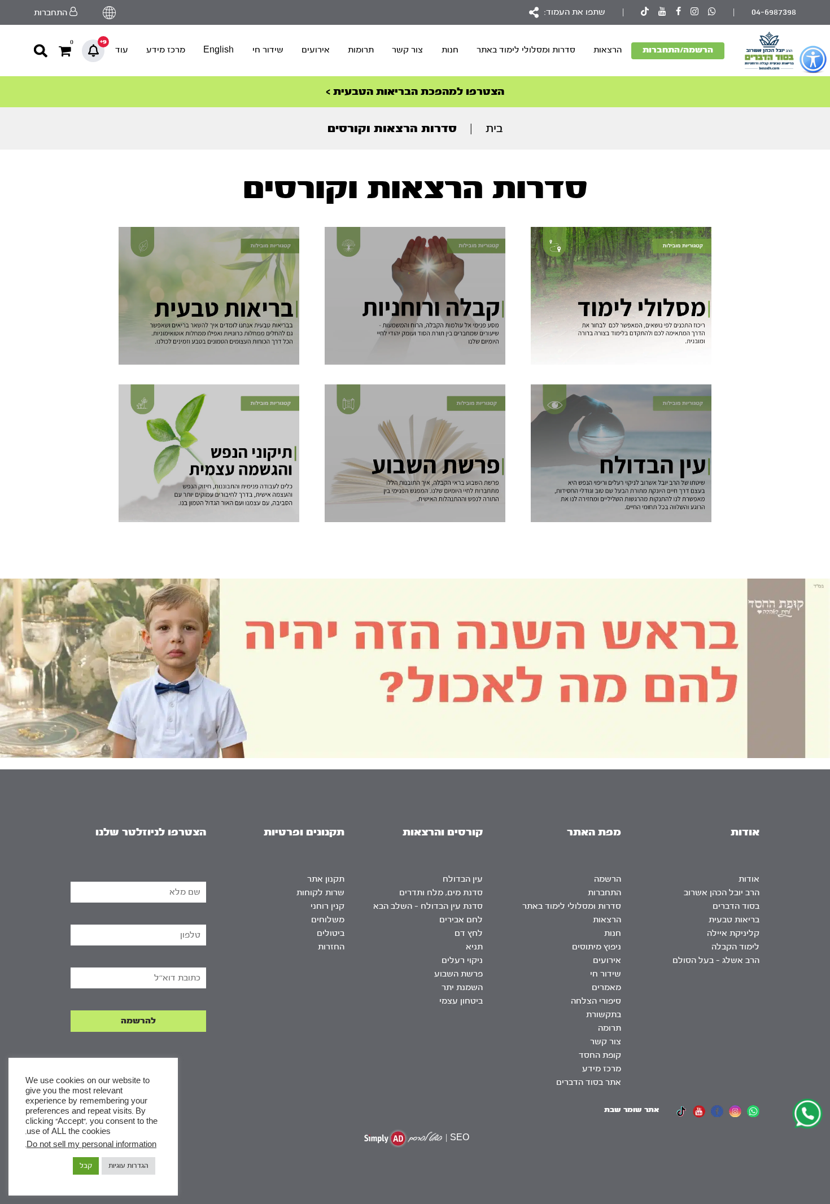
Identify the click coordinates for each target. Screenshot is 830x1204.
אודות (749, 879)
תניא (474, 947)
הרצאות (607, 50)
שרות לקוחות (320, 892)
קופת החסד (600, 1055)
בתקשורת (603, 1014)
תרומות (361, 50)
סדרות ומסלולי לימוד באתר (526, 50)
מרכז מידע (165, 50)
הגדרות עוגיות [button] (128, 1166)
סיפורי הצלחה (596, 1001)
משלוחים (327, 920)
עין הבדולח (463, 879)
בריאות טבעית (734, 920)
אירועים (316, 50)
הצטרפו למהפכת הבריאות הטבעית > (415, 92)
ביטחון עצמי (461, 1001)
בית (494, 128)
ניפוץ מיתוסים (596, 947)
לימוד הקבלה (735, 947)
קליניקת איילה (733, 933)
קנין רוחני (327, 906)
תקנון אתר (325, 879)
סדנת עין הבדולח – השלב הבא (428, 906)
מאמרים (606, 987)
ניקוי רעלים (462, 960)
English (218, 50)
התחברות (604, 892)
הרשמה (607, 879)
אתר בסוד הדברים (588, 1082)
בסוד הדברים (736, 906)
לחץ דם (469, 933)
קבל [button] (86, 1166)
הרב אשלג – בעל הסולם (715, 960)
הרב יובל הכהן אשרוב (721, 892)
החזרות (331, 947)
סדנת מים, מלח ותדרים (441, 892)
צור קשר (407, 50)
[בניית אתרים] (403, 1138)
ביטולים (330, 933)
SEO (459, 1137)
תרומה (609, 1028)
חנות (450, 50)
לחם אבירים (461, 920)
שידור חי (267, 50)
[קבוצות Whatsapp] (712, 12)
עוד (121, 50)
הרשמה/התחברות (678, 50)
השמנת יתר (462, 987)
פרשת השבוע (458, 974)
